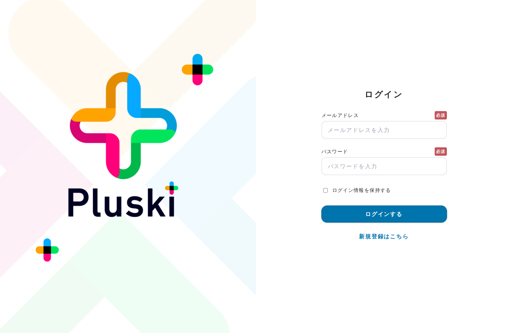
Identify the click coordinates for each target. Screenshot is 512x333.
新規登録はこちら (384, 236)
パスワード (383, 151)
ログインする (384, 213)
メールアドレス (383, 115)
